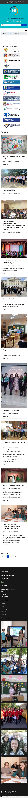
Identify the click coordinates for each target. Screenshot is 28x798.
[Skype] (20, 1)
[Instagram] (15, 1)
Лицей (9, 2)
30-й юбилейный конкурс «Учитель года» (12, 262)
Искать (24, 25)
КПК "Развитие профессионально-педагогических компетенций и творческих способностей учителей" (14, 225)
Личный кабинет (11, 1)
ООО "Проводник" (12, 792)
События (9, 161)
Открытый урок (8, 350)
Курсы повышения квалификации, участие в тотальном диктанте (12, 526)
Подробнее (5, 164)
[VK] (18, 1)
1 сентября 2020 (9, 190)
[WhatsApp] (23, 1)
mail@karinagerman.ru (17, 2)
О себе (2, 606)
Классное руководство (6, 609)
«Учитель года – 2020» (11, 410)
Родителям (3, 611)
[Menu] (26, 30)
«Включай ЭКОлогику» (11, 299)
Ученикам (3, 614)
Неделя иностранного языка (13, 485)
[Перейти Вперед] (12, 556)
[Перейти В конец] (15, 556)
